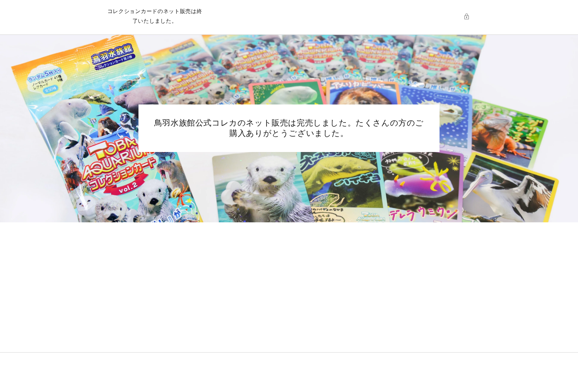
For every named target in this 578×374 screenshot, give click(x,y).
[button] (468, 16)
